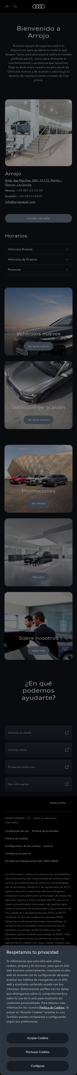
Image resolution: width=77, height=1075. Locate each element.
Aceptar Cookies (37, 1038)
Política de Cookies (51, 1007)
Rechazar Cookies (37, 1052)
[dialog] (38, 1010)
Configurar (37, 1065)
